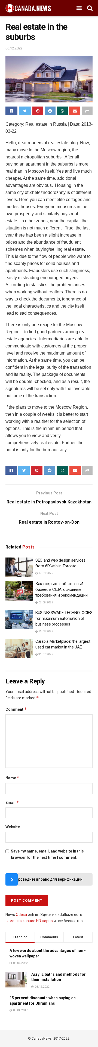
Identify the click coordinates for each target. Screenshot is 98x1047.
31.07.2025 (45, 654)
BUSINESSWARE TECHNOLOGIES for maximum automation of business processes (64, 618)
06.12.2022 (13, 48)
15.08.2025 (45, 631)
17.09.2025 (45, 573)
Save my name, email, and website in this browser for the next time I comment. (47, 854)
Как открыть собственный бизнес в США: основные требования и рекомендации (61, 589)
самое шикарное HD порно (29, 921)
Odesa (21, 914)
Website (12, 827)
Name (12, 777)
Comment (16, 709)
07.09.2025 (45, 602)
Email (12, 802)
